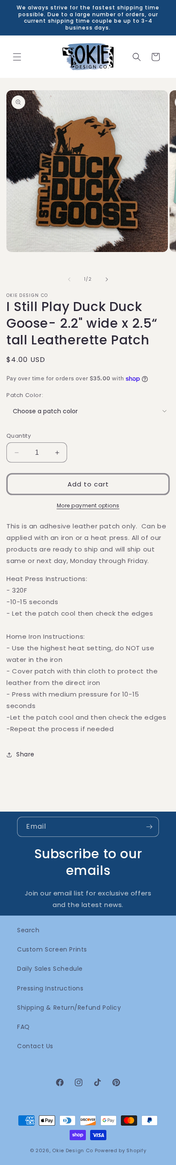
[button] (17, 56)
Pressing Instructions (50, 988)
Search (28, 930)
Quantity (18, 436)
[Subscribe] (149, 827)
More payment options (88, 505)
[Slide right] (106, 279)
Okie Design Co (72, 1150)
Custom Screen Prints (52, 949)
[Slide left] (69, 279)
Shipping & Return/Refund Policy (69, 1007)
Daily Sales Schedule (50, 968)
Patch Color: (24, 395)
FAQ (23, 1027)
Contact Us (35, 1046)
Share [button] (25, 754)
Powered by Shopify (121, 1150)
